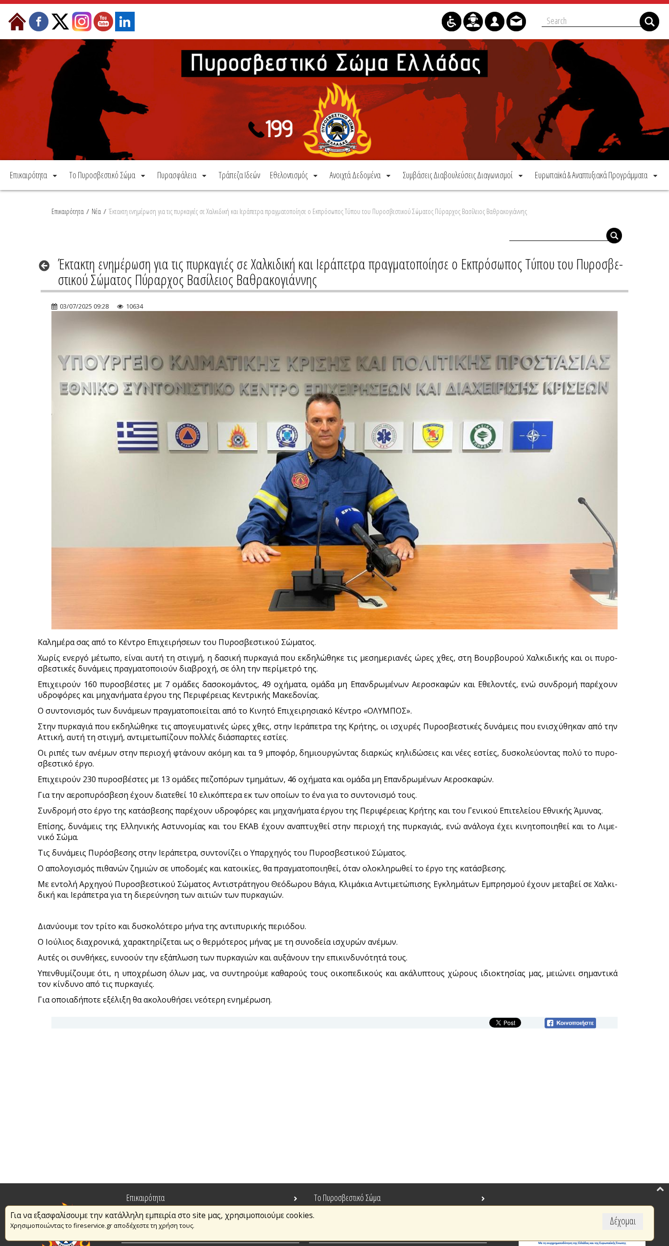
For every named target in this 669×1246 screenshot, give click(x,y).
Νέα (96, 211)
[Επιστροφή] (47, 265)
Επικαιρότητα (67, 211)
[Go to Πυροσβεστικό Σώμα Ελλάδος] (334, 99)
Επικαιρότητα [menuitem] (145, 1197)
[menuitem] (34, 175)
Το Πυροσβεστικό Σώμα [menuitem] (347, 1197)
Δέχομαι (623, 1220)
